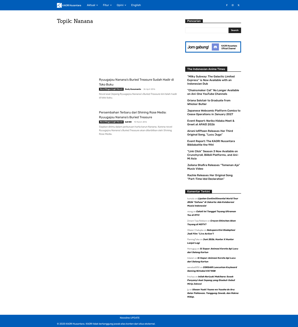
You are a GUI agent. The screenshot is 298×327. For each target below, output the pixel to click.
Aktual (91, 5)
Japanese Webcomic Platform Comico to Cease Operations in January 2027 (213, 112)
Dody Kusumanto (133, 89)
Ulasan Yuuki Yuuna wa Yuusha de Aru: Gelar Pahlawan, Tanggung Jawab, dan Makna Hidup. (213, 293)
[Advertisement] (117, 52)
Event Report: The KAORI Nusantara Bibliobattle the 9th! (211, 142)
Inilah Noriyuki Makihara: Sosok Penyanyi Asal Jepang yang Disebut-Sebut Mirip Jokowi (211, 280)
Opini (120, 5)
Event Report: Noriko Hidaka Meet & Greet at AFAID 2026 (210, 122)
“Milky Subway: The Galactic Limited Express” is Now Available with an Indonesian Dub (211, 80)
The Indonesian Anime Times (206, 69)
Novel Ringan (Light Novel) (111, 89)
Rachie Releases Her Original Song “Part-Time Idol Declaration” (210, 177)
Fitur (106, 5)
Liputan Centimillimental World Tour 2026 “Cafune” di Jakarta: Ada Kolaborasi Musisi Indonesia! (212, 202)
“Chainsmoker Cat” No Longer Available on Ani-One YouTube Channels (213, 92)
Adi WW (128, 122)
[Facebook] (226, 5)
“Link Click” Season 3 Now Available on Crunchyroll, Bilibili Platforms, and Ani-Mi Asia (213, 155)
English (136, 5)
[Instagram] (232, 5)
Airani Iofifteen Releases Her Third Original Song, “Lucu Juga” (210, 132)
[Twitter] (238, 5)
